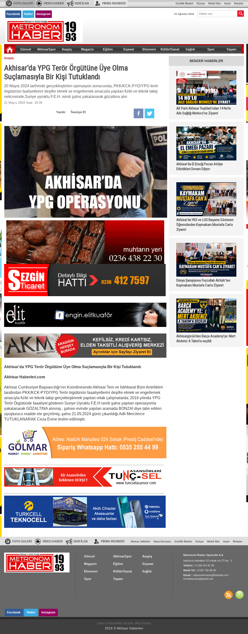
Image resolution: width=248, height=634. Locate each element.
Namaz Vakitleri (140, 541)
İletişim (238, 3)
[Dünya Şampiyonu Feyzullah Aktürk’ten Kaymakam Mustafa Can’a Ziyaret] (206, 260)
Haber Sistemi (106, 623)
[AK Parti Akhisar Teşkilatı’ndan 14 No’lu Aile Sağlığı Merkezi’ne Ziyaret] (206, 88)
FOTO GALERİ (23, 3)
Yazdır (61, 112)
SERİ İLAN (82, 3)
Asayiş (67, 49)
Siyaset (128, 49)
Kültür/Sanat (170, 49)
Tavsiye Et (78, 112)
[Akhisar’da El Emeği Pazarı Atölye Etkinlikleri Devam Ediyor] (206, 143)
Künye (201, 3)
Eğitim (108, 49)
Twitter (28, 14)
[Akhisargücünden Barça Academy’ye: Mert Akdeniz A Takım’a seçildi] (206, 316)
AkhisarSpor (46, 49)
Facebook (13, 14)
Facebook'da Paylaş (138, 113)
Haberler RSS (228, 594)
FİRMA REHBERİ (113, 3)
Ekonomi (149, 49)
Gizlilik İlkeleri (184, 3)
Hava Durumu (162, 541)
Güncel (25, 49)
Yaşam (231, 49)
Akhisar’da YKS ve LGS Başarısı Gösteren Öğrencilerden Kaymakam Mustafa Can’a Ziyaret (204, 225)
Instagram (44, 14)
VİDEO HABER (54, 3)
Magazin (87, 49)
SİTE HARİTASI (239, 594)
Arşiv (227, 3)
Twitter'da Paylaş (149, 113)
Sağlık (190, 49)
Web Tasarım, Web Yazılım (133, 623)
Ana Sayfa (9, 49)
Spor (211, 49)
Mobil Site (214, 3)
